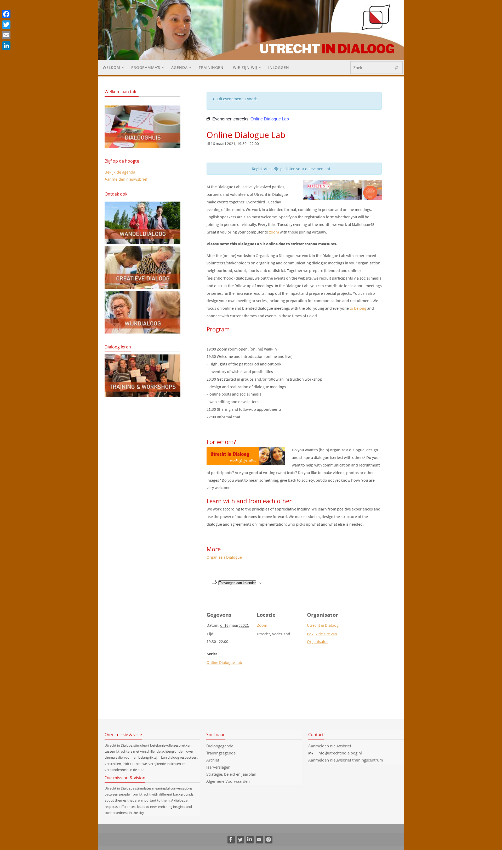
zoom (274, 232)
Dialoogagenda (219, 745)
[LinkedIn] (249, 839)
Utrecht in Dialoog (323, 625)
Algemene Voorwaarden (228, 781)
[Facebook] (230, 839)
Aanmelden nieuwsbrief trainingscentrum (346, 760)
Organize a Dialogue (224, 557)
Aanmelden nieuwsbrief (126, 179)
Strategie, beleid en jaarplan (231, 774)
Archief (212, 760)
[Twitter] (240, 839)
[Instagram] (268, 839)
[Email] (6, 35)
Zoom (262, 625)
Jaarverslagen (218, 767)
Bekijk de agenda (120, 172)
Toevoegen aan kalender (237, 583)
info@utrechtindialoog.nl (339, 752)
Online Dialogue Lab (224, 662)
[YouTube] (259, 839)
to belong (358, 308)
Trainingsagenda (221, 752)
